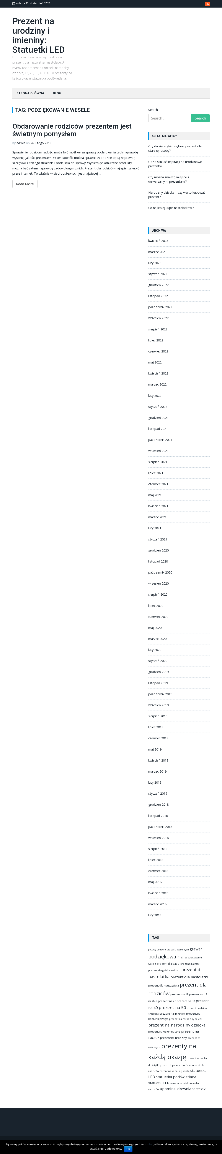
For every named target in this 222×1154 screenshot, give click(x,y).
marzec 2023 (157, 252)
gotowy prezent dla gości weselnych (168, 949)
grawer (196, 949)
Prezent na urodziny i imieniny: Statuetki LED (38, 35)
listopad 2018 (158, 816)
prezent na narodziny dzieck (185, 1018)
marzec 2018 (157, 904)
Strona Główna (30, 93)
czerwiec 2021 (158, 484)
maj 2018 (155, 882)
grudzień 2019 (158, 672)
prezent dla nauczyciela (163, 985)
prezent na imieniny (172, 1013)
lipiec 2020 (155, 606)
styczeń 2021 (157, 539)
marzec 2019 (157, 771)
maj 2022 (155, 362)
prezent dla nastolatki (189, 976)
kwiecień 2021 (158, 506)
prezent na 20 (167, 1001)
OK (128, 1149)
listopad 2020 (158, 561)
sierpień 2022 (157, 329)
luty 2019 (154, 782)
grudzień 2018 (158, 804)
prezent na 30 (186, 1001)
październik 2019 (160, 694)
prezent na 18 (179, 994)
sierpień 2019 (157, 716)
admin (20, 143)
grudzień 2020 (158, 550)
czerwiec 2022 (158, 351)
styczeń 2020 (157, 661)
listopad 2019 (158, 683)
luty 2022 (154, 396)
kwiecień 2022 (158, 373)
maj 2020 (155, 628)
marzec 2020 (157, 639)
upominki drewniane (178, 1088)
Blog (57, 93)
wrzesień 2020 (158, 583)
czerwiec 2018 (158, 871)
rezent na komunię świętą (174, 1071)
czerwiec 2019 (158, 738)
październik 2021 (160, 440)
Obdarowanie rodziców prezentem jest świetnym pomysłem (72, 130)
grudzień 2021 (158, 418)
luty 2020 (154, 650)
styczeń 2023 (157, 274)
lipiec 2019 (155, 727)
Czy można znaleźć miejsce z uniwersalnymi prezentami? (168, 179)
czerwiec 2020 (158, 617)
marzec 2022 (157, 384)
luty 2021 (154, 528)
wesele (201, 1089)
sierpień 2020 (157, 594)
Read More (25, 184)
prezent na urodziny (173, 1038)
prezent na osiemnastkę (164, 1031)
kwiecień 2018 (158, 893)
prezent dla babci (168, 964)
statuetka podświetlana (176, 1076)
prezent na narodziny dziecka (177, 1025)
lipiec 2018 (155, 860)
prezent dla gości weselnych (164, 970)
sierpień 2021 (157, 462)
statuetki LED (158, 1083)
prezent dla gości (190, 963)
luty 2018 (154, 915)
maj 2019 (155, 749)
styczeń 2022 (157, 407)
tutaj (149, 1144)
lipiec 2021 (155, 473)
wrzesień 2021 (158, 451)
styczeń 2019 (157, 793)
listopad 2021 (158, 429)
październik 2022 (160, 307)
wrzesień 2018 (158, 838)
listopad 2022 (158, 296)
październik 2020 (160, 572)
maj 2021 (155, 495)
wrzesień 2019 (158, 705)
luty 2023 (154, 263)
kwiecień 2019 (158, 760)
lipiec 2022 (155, 340)
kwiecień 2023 (158, 241)
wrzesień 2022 (158, 318)
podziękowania (166, 956)
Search (153, 110)
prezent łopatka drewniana (175, 1065)
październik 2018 (160, 827)
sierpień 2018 (157, 849)
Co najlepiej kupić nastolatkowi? (171, 208)
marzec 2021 (157, 517)
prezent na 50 (172, 1007)
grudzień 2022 (158, 285)
